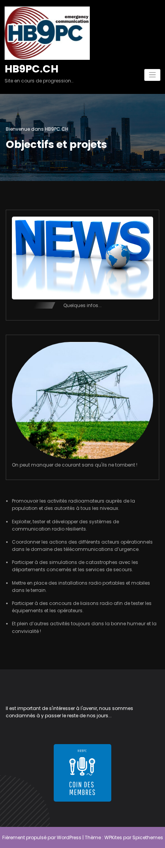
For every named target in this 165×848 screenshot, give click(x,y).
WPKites (113, 837)
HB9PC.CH (31, 69)
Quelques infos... (82, 305)
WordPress (69, 837)
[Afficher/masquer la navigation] (152, 75)
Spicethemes (147, 837)
